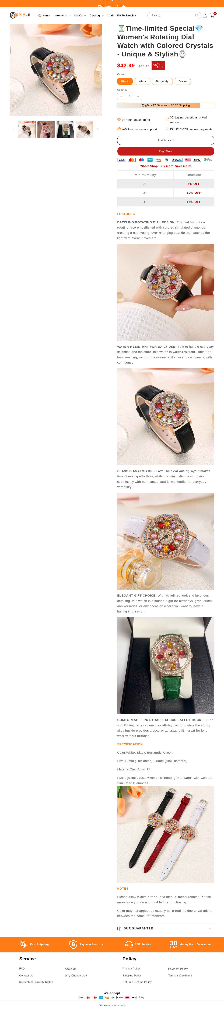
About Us (70, 968)
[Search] (197, 15)
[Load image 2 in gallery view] (46, 129)
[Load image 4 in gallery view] (84, 129)
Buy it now (166, 151)
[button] (62, 16)
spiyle (122, 1005)
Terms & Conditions (180, 975)
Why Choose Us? (76, 975)
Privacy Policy (131, 968)
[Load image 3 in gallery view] (65, 129)
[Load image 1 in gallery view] (27, 129)
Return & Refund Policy (137, 981)
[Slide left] (13, 129)
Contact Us (26, 975)
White (142, 81)
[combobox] (174, 15)
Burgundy (162, 81)
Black (125, 81)
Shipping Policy (132, 975)
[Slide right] (98, 129)
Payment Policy (178, 968)
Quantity (122, 89)
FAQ (22, 968)
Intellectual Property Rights (36, 981)
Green (183, 81)
